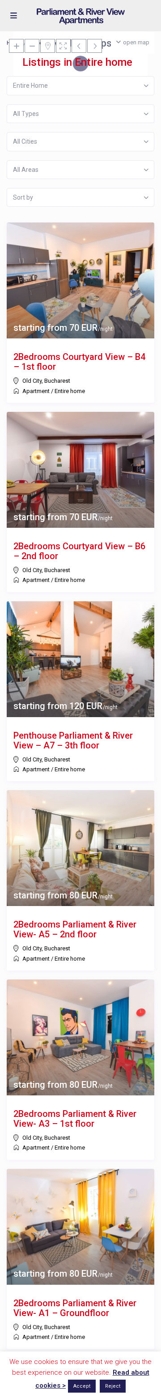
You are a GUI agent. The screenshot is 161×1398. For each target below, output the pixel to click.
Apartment (36, 391)
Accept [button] (81, 1386)
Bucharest (57, 380)
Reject (112, 1386)
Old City (32, 380)
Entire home (70, 391)
